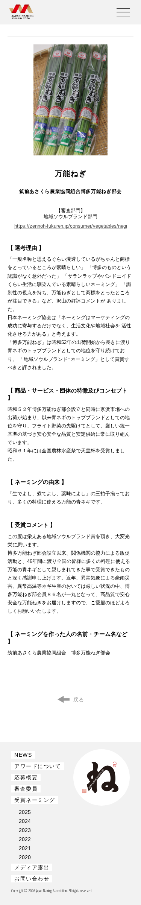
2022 (25, 839)
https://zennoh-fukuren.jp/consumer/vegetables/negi (70, 226)
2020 (25, 857)
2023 (25, 830)
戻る (78, 700)
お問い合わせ (31, 879)
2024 (25, 821)
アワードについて (37, 766)
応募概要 (26, 777)
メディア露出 (31, 867)
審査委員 (26, 789)
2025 (25, 812)
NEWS (23, 755)
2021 (25, 848)
